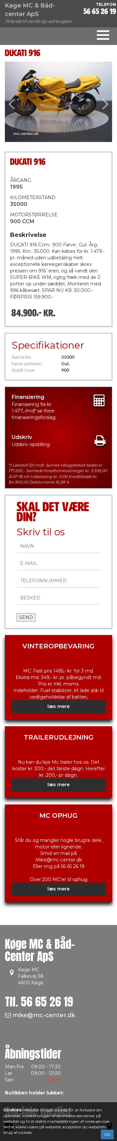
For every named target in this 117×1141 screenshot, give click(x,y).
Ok (107, 1134)
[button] (13, 102)
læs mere (58, 706)
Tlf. (39, 1001)
